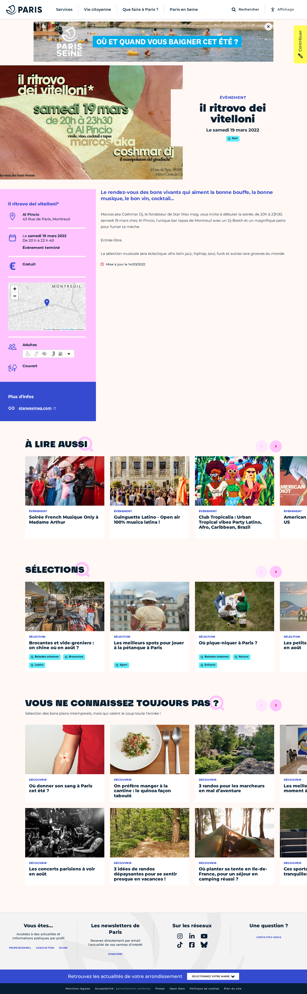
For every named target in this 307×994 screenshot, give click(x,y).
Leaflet (48, 329)
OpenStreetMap (68, 329)
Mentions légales (77, 988)
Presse (160, 988)
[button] (46, 302)
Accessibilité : (123, 988)
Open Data (177, 988)
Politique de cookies (204, 988)
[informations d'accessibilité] (48, 354)
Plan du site (233, 988)
